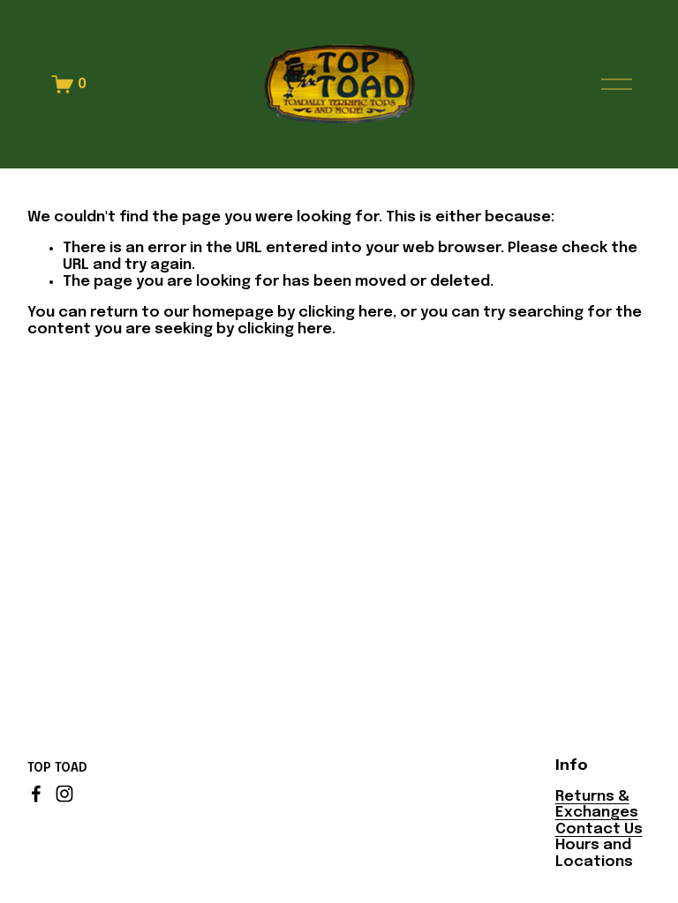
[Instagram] (64, 793)
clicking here (345, 312)
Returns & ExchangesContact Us (599, 813)
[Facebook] (36, 793)
